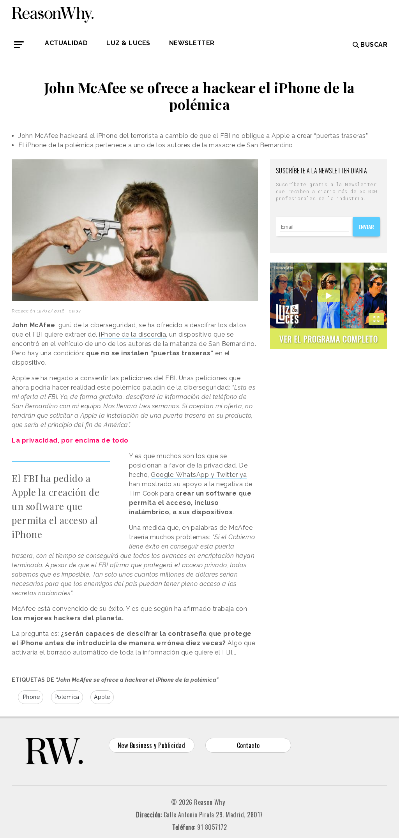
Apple (102, 697)
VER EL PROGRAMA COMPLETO (328, 339)
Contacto (248, 745)
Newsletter (192, 43)
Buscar (373, 44)
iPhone (30, 697)
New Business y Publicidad (151, 745)
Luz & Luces (128, 43)
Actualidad (66, 43)
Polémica (67, 697)
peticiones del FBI (147, 378)
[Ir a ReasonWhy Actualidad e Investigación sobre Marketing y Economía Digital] (53, 13)
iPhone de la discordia (132, 334)
